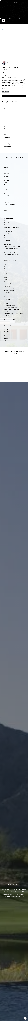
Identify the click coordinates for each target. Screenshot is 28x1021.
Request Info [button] (14, 96)
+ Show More (5, 91)
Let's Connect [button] (14, 900)
